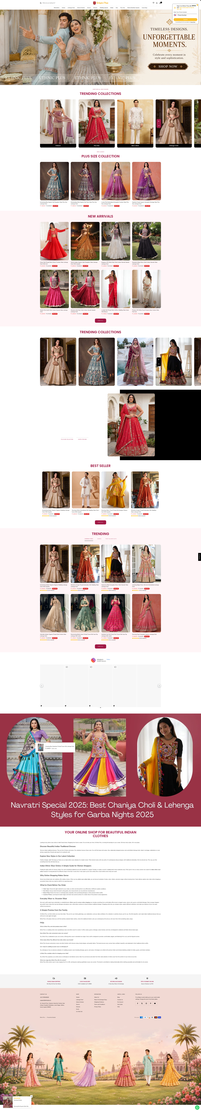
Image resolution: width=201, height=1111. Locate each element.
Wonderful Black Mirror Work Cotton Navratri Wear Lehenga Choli (144, 263)
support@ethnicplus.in (45, 1000)
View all (100, 320)
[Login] (157, 3)
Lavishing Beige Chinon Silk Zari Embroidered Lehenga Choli (145, 585)
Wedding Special (104, 8)
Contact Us (120, 999)
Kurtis (77, 1009)
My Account (120, 1002)
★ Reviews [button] (199, 557)
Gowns (89, 8)
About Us (96, 997)
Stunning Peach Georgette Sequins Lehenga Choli (144, 634)
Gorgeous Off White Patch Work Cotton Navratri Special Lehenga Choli (115, 263)
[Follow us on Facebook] (137, 1003)
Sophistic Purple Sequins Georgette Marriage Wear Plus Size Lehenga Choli (146, 203)
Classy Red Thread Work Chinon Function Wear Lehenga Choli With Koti (54, 263)
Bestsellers (56, 8)
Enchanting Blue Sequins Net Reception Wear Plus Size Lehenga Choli (53, 203)
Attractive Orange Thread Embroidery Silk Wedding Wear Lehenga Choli (143, 511)
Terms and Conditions (99, 1004)
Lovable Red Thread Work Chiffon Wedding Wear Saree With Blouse (115, 310)
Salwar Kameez (81, 8)
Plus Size (122, 8)
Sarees (63, 8)
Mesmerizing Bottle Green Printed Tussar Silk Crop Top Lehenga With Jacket (84, 635)
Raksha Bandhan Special (133, 8)
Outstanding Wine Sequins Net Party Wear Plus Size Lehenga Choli (84, 203)
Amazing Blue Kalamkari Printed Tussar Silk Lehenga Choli (59, 746)
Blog (118, 997)
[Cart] (160, 3)
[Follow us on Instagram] (146, 1003)
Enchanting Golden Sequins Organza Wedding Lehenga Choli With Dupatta (55, 511)
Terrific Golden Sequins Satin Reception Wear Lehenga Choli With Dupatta (84, 263)
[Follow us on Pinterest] (150, 1003)
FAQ (118, 1006)
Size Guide (119, 1004)
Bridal (111, 8)
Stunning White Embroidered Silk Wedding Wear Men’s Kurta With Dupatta (85, 511)
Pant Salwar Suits (111, 538)
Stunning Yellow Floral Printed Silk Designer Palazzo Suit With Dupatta (114, 511)
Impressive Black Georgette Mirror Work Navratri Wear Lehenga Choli (114, 585)
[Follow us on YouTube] (155, 1003)
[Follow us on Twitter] (142, 1003)
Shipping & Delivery (99, 1002)
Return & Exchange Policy (100, 999)
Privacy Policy (97, 1006)
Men (117, 8)
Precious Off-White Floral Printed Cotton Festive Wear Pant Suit (145, 310)
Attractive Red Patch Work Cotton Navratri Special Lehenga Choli (83, 310)
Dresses (95, 8)
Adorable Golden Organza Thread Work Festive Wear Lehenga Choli (53, 635)
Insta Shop (144, 8)
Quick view (54, 748)
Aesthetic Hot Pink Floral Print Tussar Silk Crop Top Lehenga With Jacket (114, 635)
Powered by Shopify (51, 1017)
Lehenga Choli (71, 8)
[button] (31, 1096)
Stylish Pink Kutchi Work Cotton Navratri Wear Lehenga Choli (53, 310)
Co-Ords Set (79, 1011)
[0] (153, 3)
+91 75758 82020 (44, 997)
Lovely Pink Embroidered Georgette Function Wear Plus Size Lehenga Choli (115, 203)
